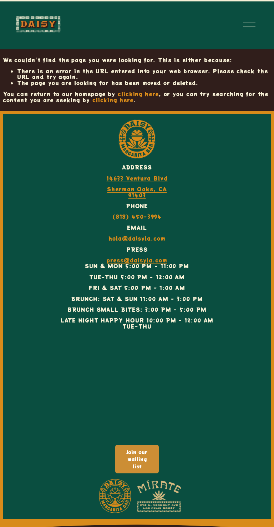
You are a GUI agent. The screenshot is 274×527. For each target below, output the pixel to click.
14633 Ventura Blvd (136, 178)
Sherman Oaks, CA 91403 (137, 192)
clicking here (138, 94)
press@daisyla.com (137, 260)
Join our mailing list (137, 459)
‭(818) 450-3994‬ (137, 217)
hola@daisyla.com (136, 238)
